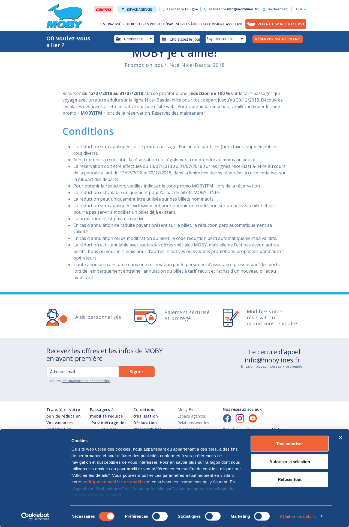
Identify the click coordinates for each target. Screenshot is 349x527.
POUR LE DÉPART (162, 24)
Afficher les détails (298, 516)
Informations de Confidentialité (86, 381)
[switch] (160, 516)
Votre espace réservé (281, 23)
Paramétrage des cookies (109, 426)
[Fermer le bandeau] (340, 438)
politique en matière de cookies (114, 482)
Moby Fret (186, 409)
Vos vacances (59, 422)
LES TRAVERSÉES (112, 24)
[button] (299, 9)
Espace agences (140, 9)
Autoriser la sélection (289, 461)
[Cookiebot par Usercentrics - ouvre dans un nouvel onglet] (35, 516)
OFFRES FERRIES (137, 24)
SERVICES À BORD (189, 24)
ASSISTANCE (235, 24)
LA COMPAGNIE (214, 24)
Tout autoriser (289, 443)
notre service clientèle (286, 366)
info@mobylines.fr (272, 359)
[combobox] (180, 39)
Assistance (182, 9)
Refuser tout (290, 479)
